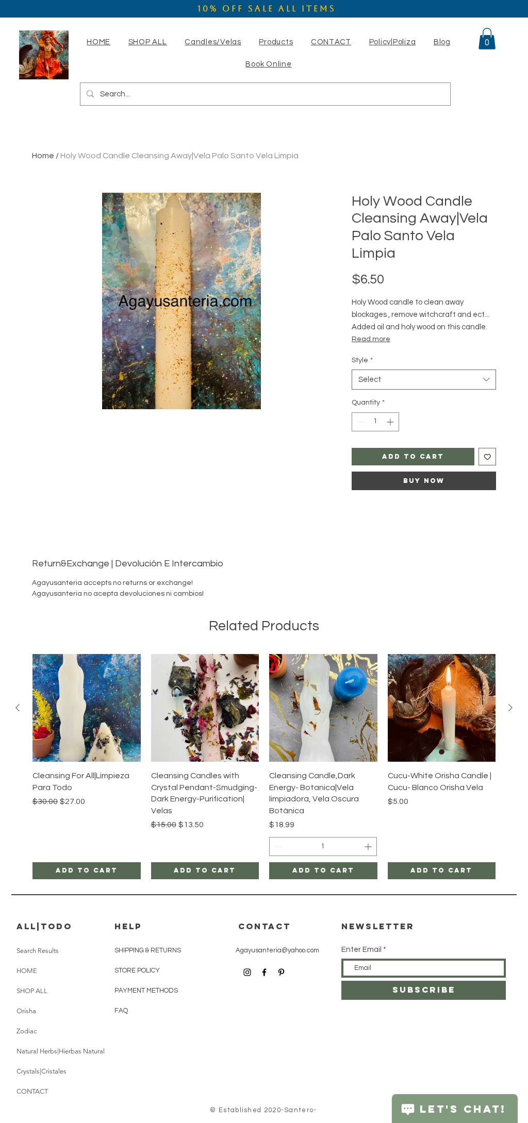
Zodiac (26, 1031)
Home (43, 156)
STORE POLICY (137, 970)
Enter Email (361, 949)
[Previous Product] (17, 707)
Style (362, 360)
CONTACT (32, 1091)
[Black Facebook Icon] (264, 972)
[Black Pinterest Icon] (281, 972)
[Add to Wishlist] (487, 457)
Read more (371, 339)
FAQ (121, 1010)
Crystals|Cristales (41, 1071)
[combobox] (424, 380)
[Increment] (391, 422)
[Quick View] (86, 708)
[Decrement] (359, 422)
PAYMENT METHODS (146, 990)
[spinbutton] (375, 422)
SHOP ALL (31, 991)
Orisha (26, 1011)
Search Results (37, 950)
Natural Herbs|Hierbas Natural (60, 1051)
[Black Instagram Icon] (247, 972)
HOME (26, 971)
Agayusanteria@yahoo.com (277, 950)
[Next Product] (510, 707)
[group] (264, 766)
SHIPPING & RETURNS (147, 950)
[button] (213, 42)
